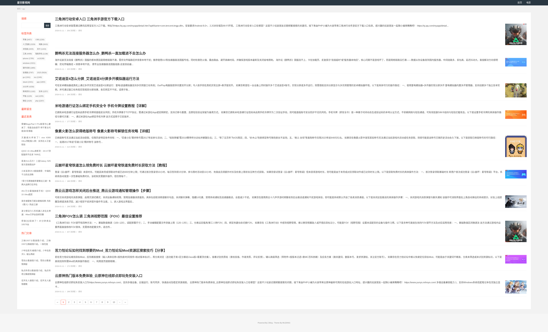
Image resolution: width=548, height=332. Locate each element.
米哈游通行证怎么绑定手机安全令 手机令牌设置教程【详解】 (101, 106)
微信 (27, 101)
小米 (39, 40)
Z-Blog (270, 323)
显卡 (41, 49)
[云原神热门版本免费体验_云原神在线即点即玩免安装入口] (516, 287)
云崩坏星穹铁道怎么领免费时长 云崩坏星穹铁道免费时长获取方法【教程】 (112, 165)
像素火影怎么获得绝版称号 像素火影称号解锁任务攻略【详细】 (103, 131)
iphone (28, 58)
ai (40, 58)
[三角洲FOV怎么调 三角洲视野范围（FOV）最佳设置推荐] (516, 231)
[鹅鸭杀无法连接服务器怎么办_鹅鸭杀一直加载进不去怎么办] (516, 62)
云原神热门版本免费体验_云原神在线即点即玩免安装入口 (98, 276)
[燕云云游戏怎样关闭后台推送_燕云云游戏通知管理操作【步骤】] (516, 201)
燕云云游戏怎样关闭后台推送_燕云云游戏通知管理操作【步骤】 (104, 191)
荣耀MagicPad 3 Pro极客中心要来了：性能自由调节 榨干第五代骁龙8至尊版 (36, 127)
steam (28, 82)
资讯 (80, 31)
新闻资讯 (29, 91)
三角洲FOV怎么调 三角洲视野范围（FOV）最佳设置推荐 (98, 216)
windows (29, 63)
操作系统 (29, 68)
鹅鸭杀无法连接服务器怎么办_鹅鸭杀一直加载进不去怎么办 (100, 53)
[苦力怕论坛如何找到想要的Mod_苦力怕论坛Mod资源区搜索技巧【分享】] (516, 259)
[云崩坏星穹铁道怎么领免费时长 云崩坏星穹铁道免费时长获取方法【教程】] (516, 174)
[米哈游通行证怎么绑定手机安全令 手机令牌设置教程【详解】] (516, 114)
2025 (42, 73)
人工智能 (29, 44)
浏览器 (28, 49)
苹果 (27, 40)
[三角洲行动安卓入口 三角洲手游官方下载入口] (516, 34)
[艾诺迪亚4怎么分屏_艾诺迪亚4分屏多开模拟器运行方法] (516, 90)
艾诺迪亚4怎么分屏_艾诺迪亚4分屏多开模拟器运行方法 (97, 79)
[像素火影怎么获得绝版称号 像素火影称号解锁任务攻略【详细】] (516, 150)
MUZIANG (286, 323)
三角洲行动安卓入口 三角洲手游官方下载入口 (89, 19)
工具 (27, 54)
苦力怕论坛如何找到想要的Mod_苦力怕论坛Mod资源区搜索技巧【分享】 (111, 250)
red (39, 96)
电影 (528, 2)
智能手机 (41, 54)
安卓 (43, 91)
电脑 (43, 44)
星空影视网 (23, 2)
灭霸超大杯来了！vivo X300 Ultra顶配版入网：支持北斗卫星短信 (36, 141)
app (41, 82)
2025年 (28, 87)
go (26, 77)
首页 (519, 2)
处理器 (28, 73)
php (39, 101)
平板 (27, 96)
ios (38, 77)
